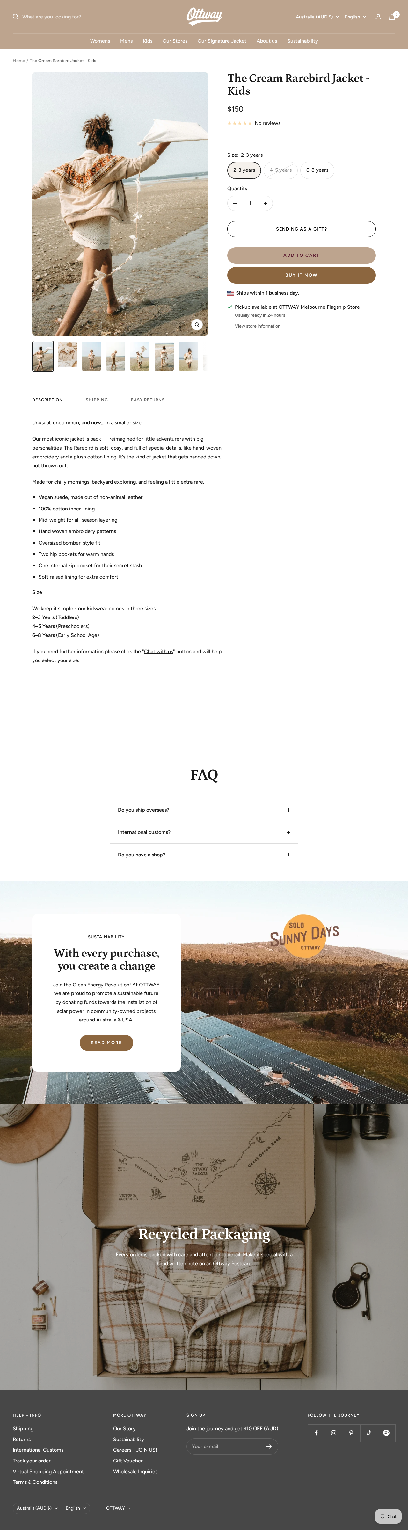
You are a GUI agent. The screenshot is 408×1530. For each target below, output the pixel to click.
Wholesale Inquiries (135, 1472)
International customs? (144, 832)
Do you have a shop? (141, 855)
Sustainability (302, 41)
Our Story (124, 1428)
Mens (126, 41)
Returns (22, 1439)
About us (267, 41)
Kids (147, 41)
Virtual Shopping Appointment (48, 1472)
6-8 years (317, 170)
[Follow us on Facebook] (316, 1433)
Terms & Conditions (35, 1482)
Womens (100, 41)
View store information (257, 326)
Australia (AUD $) (314, 17)
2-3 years (244, 170)
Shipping (23, 1428)
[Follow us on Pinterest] (351, 1433)
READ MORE (106, 1042)
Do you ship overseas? (143, 810)
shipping (97, 399)
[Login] (378, 16)
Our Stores (175, 41)
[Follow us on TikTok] (369, 1433)
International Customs (38, 1450)
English (352, 17)
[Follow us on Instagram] (334, 1433)
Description (47, 399)
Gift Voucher (128, 1461)
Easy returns (148, 399)
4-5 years (281, 170)
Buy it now (301, 275)
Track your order (32, 1461)
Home (19, 60)
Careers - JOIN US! (135, 1450)
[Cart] (392, 17)
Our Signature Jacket (222, 41)
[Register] (269, 1446)
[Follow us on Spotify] (386, 1433)
